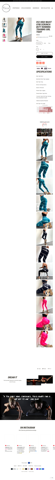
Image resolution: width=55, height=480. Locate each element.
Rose (49, 43)
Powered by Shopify (31, 471)
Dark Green (39, 43)
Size (37, 46)
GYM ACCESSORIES (26, 8)
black (45, 43)
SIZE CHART (25, 465)
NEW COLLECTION (45, 8)
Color (37, 40)
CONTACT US (30, 465)
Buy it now (45, 56)
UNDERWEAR (36, 8)
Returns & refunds (37, 465)
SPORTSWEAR (16, 8)
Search (15, 465)
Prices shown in (25, 462)
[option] (4, 20)
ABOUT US (19, 465)
